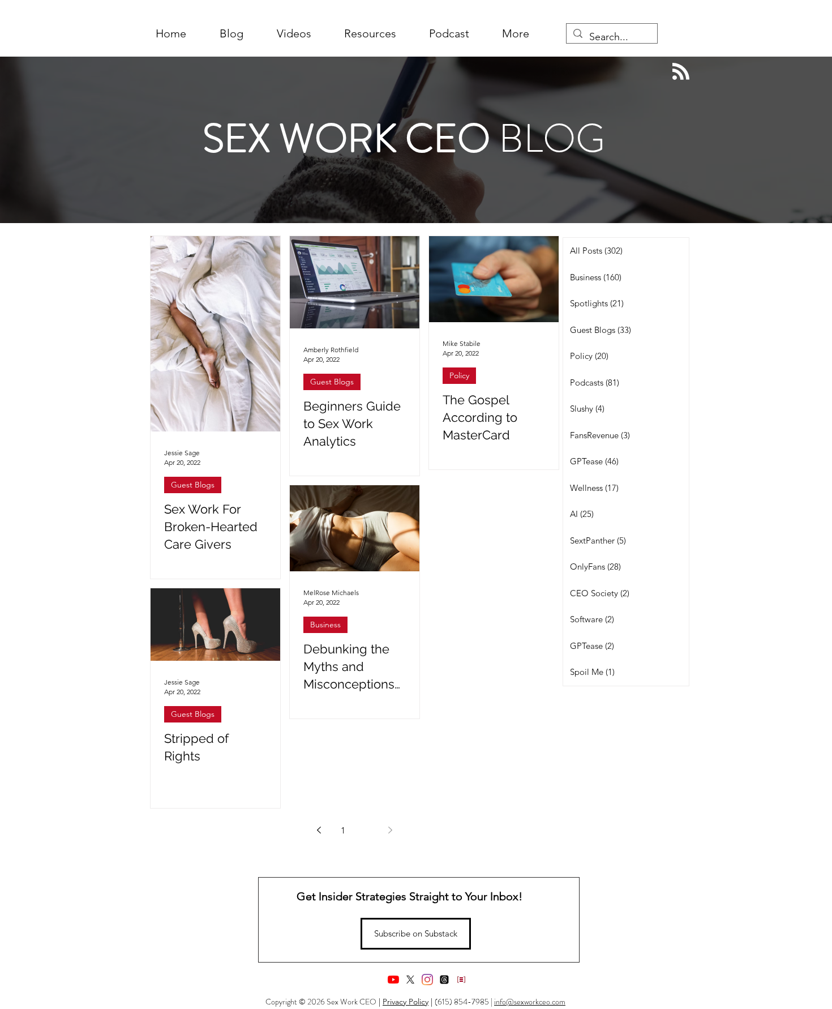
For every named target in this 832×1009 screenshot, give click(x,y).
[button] (516, 33)
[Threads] (444, 979)
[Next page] (390, 830)
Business (325, 624)
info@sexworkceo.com (529, 1001)
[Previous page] (319, 830)
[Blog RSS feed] (680, 72)
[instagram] (427, 979)
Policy (459, 375)
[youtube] (393, 979)
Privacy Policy (405, 1002)
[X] (410, 979)
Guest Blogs (193, 485)
